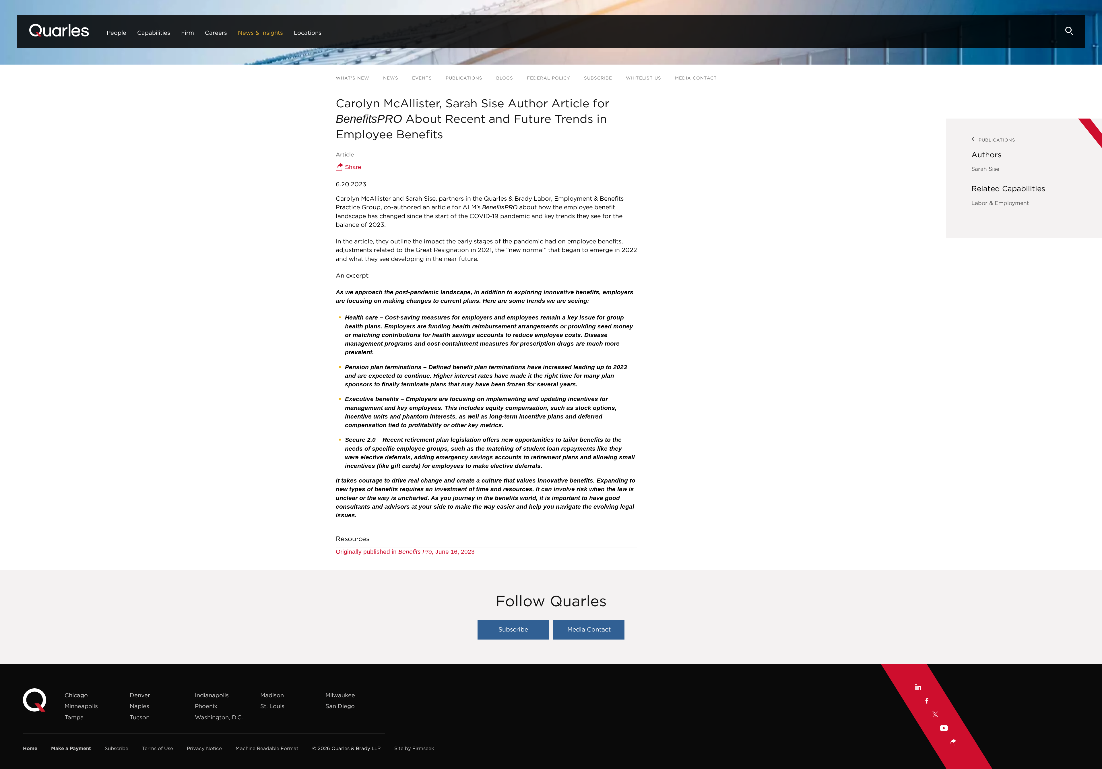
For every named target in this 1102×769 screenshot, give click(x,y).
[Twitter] (935, 715)
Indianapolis (212, 695)
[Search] (1069, 31)
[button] (952, 743)
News (390, 78)
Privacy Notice (204, 748)
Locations (307, 32)
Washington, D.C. (219, 717)
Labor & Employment (1000, 202)
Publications (464, 78)
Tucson (140, 717)
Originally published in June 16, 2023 (405, 551)
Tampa (74, 717)
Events (422, 78)
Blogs (504, 78)
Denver (140, 695)
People (116, 32)
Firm (187, 32)
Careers (216, 32)
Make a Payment (71, 748)
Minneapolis (81, 706)
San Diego (340, 706)
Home (30, 748)
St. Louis (272, 706)
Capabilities (153, 32)
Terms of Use (157, 748)
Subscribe (598, 78)
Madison (272, 695)
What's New (352, 78)
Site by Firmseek (414, 748)
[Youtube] (944, 728)
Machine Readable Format (267, 748)
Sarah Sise (985, 168)
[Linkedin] (918, 687)
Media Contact (696, 78)
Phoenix (206, 706)
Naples (139, 706)
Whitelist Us (643, 78)
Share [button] (352, 167)
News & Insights (260, 32)
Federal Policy (548, 78)
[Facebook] (926, 701)
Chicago (76, 695)
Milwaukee (340, 695)
